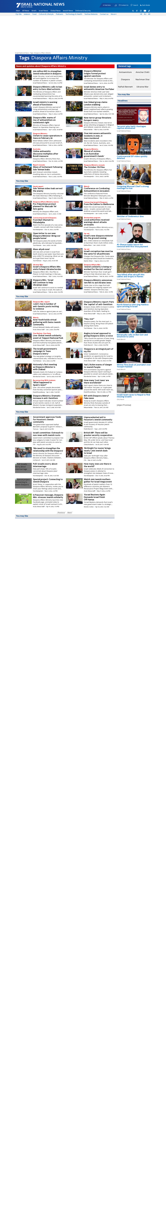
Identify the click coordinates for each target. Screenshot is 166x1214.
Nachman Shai (142, 80)
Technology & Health (73, 14)
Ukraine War (142, 87)
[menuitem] (18, 11)
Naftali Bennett (125, 87)
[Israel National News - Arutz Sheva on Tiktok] (149, 11)
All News (25, 11)
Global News (55, 11)
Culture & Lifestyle (46, 14)
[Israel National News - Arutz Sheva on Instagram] (141, 11)
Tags (31, 53)
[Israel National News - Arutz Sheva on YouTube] (145, 11)
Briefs (34, 11)
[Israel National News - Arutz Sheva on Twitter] (133, 11)
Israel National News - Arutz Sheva (34, 6)
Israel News (43, 11)
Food (34, 14)
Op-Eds (19, 14)
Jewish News (68, 11)
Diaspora (125, 80)
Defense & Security (83, 11)
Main (18, 11)
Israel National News (22, 53)
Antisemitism (125, 72)
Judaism (27, 14)
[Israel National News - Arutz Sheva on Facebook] (137, 11)
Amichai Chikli (142, 72)
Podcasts (59, 14)
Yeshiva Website (91, 14)
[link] (134, 128)
